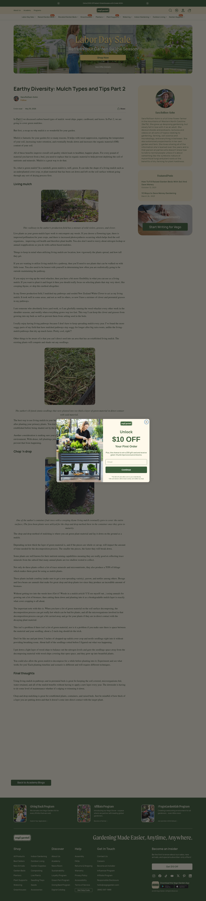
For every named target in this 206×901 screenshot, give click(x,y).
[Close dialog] (146, 422)
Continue (126, 470)
